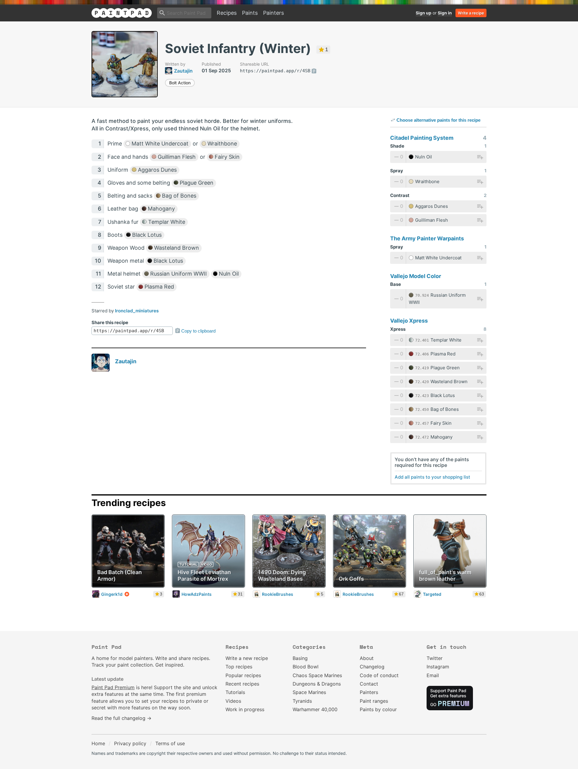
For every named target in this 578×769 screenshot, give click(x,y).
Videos (233, 701)
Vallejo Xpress (409, 320)
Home (98, 743)
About (367, 658)
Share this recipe (110, 322)
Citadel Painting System (421, 138)
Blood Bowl (306, 667)
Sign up (423, 12)
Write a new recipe (246, 658)
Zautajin (125, 361)
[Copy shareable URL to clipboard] (314, 71)
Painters (273, 13)
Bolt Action (180, 82)
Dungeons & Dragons (317, 684)
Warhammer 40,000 (315, 709)
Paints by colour (378, 709)
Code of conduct (379, 675)
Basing (300, 658)
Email (433, 675)
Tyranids (302, 701)
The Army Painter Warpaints (427, 238)
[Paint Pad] (122, 13)
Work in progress (244, 709)
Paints (250, 13)
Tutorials (235, 692)
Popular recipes (243, 675)
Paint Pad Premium (113, 687)
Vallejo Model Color (415, 276)
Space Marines (309, 692)
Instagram (438, 667)
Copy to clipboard (198, 330)
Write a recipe (471, 13)
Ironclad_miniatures (137, 311)
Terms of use (170, 743)
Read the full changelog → (121, 718)
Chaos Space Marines (317, 675)
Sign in (445, 12)
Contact (369, 684)
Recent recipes (242, 684)
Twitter (435, 658)
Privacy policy (130, 743)
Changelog (372, 667)
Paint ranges (374, 701)
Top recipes (238, 667)
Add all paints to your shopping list (432, 477)
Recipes (227, 13)
